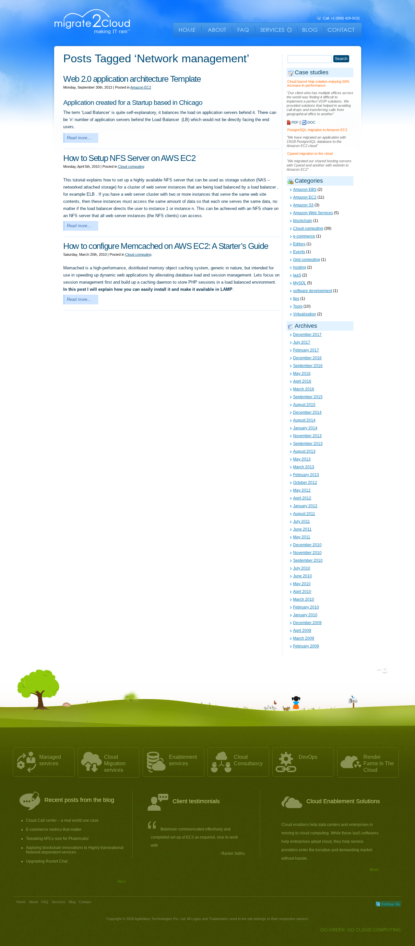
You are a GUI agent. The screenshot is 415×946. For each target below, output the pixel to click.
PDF (295, 122)
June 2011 (302, 529)
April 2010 (302, 591)
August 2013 (304, 451)
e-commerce (304, 236)
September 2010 (308, 560)
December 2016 (307, 358)
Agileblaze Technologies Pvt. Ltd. (161, 919)
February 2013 (306, 475)
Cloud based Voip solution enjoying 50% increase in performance (318, 83)
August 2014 (304, 420)
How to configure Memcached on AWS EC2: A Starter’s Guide (165, 246)
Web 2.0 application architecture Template (132, 78)
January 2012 (305, 506)
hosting (299, 267)
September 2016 (308, 365)
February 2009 (306, 646)
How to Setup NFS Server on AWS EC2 (129, 158)
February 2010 (306, 607)
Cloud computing (131, 166)
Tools (297, 306)
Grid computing (306, 259)
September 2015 (308, 397)
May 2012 (302, 490)
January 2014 (305, 428)
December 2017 (307, 334)
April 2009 (302, 630)
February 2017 (306, 350)
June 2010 (302, 576)
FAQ (44, 902)
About (33, 902)
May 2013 (302, 459)
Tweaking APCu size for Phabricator (57, 838)
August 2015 (304, 404)
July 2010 (301, 568)
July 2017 (301, 342)
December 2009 (307, 622)
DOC (311, 122)
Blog (72, 902)
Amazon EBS (304, 189)
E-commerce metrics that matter (53, 829)
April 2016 (302, 381)
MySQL (299, 283)
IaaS (297, 275)
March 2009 (303, 638)
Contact (85, 902)
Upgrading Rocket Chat (46, 861)
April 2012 (302, 498)
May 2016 (302, 373)
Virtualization (304, 314)
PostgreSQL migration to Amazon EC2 (317, 130)
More (122, 881)
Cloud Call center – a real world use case (62, 820)
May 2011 (301, 537)
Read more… (79, 137)
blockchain (302, 220)
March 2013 (303, 467)
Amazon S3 (303, 205)
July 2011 (301, 521)
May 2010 (302, 584)
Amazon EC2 (140, 87)
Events (299, 252)
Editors (299, 244)
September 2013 (308, 443)
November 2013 (307, 436)
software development (312, 291)
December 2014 (307, 412)
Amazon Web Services (313, 213)
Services (58, 902)
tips (296, 298)
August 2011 (304, 513)
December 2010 (307, 545)
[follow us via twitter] (388, 904)
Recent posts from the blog (79, 800)
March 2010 (303, 599)
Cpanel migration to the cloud (310, 153)
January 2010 (305, 615)
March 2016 (303, 389)
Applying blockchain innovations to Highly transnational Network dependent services (75, 849)
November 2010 (307, 552)
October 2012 (305, 482)
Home (21, 902)
